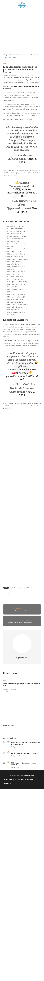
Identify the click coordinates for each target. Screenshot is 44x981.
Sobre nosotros (10, 779)
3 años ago (13, 75)
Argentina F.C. (6, 75)
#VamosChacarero (25, 369)
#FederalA (22, 372)
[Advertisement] (22, 22)
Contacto (7, 783)
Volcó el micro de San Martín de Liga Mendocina (20, 622)
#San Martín (29, 587)
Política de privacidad (26, 779)
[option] (22, 684)
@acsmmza (25, 189)
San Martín (7, 63)
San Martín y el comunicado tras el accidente (23, 610)
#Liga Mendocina (16, 587)
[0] (6, 744)
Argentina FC (16, 747)
